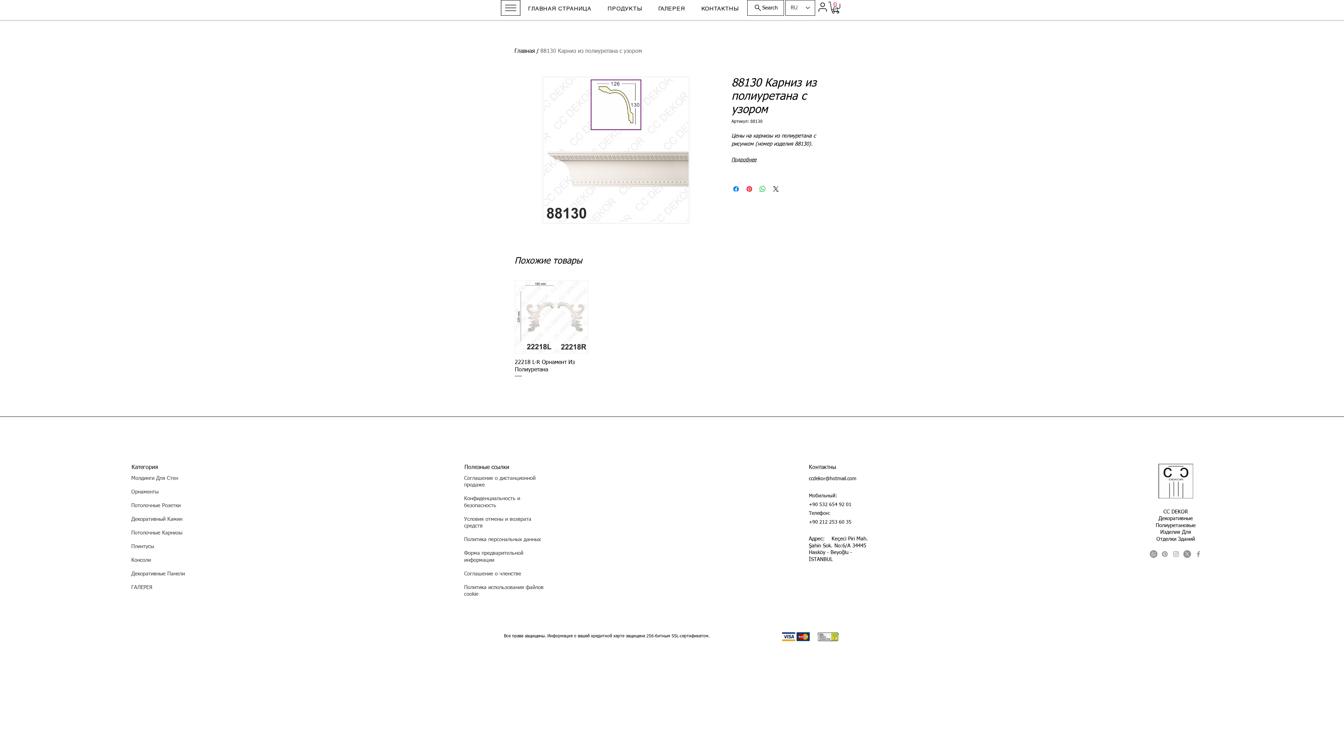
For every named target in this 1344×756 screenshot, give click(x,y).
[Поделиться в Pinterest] (749, 189)
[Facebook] (1198, 554)
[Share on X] (776, 189)
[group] (672, 329)
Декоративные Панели (158, 573)
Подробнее (744, 160)
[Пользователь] (823, 7)
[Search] (836, 9)
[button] (510, 8)
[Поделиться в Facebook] (736, 189)
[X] (1187, 554)
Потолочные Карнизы (156, 533)
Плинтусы (142, 546)
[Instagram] (1176, 554)
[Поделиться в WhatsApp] (762, 189)
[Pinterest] (1165, 554)
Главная (524, 51)
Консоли (141, 560)
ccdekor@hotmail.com (832, 478)
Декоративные (1175, 518)
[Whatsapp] (1153, 554)
